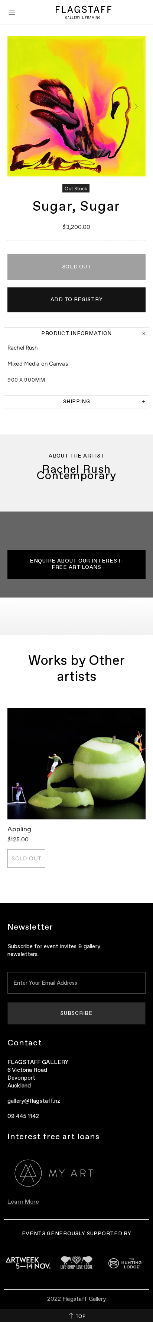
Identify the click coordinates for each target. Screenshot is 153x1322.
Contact (24, 1043)
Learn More (23, 1202)
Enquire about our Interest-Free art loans (76, 564)
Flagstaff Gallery (83, 12)
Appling (19, 829)
